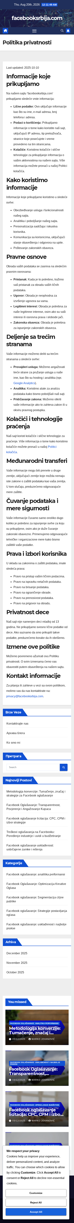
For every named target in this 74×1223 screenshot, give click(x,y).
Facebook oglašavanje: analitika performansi (35, 874)
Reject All (36, 1202)
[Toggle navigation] (34, 30)
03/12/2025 (19, 1080)
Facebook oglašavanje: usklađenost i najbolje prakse (35, 1063)
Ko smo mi (13, 742)
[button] (62, 30)
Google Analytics (24, 383)
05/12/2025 (19, 1039)
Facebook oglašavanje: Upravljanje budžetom (34, 1105)
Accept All (36, 1211)
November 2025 (16, 962)
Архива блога (15, 733)
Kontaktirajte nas (17, 723)
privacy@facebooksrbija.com (24, 696)
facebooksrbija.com (37, 18)
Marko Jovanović (43, 1039)
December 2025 (16, 953)
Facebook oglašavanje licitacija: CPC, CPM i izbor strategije (35, 1114)
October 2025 (15, 972)
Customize (35, 1193)
